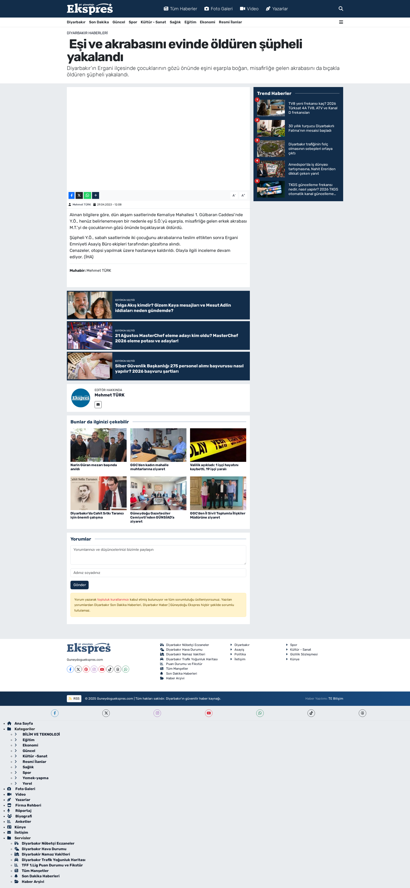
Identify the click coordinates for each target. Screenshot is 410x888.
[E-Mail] (98, 404)
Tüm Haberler (183, 8)
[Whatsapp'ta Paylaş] (87, 195)
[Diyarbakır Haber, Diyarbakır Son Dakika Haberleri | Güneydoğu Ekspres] (90, 9)
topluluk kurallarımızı (113, 599)
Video (253, 8)
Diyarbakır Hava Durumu (184, 650)
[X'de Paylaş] (79, 195)
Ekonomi (207, 22)
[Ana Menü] (341, 22)
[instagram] (157, 713)
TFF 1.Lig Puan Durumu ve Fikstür (52, 865)
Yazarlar (280, 8)
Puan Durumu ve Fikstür (184, 664)
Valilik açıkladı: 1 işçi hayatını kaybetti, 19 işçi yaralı (214, 467)
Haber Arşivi (175, 678)
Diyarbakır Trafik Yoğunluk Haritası (192, 659)
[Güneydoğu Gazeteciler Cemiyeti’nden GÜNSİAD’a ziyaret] (158, 493)
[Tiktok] (109, 669)
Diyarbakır (76, 22)
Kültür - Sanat (153, 22)
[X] (78, 669)
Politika (240, 654)
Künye (294, 659)
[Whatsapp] (125, 669)
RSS (76, 698)
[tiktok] (311, 713)
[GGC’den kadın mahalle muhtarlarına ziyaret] (158, 445)
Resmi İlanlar (230, 22)
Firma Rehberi (28, 805)
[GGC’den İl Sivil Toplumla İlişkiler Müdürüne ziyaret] (218, 493)
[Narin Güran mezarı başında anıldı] (98, 445)
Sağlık (175, 22)
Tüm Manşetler (177, 669)
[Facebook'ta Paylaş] (72, 195)
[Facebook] (70, 669)
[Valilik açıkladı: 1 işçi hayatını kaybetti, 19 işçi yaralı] (218, 445)
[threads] (362, 713)
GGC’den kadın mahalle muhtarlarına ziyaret (149, 467)
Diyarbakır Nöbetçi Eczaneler (187, 645)
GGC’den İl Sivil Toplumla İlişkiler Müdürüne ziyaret (217, 515)
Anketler (23, 821)
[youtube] (208, 713)
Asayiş (239, 650)
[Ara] (341, 8)
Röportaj (23, 810)
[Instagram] (94, 669)
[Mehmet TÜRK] (80, 397)
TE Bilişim (335, 698)
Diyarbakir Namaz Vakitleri (185, 654)
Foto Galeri (222, 8)
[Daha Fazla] (95, 195)
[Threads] (117, 669)
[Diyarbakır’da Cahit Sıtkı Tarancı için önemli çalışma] (98, 493)
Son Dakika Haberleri (181, 673)
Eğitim (190, 22)
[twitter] (106, 713)
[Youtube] (101, 669)
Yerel (27, 783)
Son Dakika (99, 22)
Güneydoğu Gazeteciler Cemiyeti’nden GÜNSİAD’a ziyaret (152, 517)
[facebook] (55, 713)
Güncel (119, 22)
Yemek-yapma (35, 778)
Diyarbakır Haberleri (87, 33)
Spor (133, 22)
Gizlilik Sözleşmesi (304, 654)
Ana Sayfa (24, 723)
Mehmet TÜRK (82, 204)
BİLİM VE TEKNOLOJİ (41, 734)
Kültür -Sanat (34, 756)
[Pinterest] (86, 669)
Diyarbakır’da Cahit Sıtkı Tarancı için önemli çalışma (97, 515)
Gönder (79, 585)
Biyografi (23, 816)
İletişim (239, 659)
